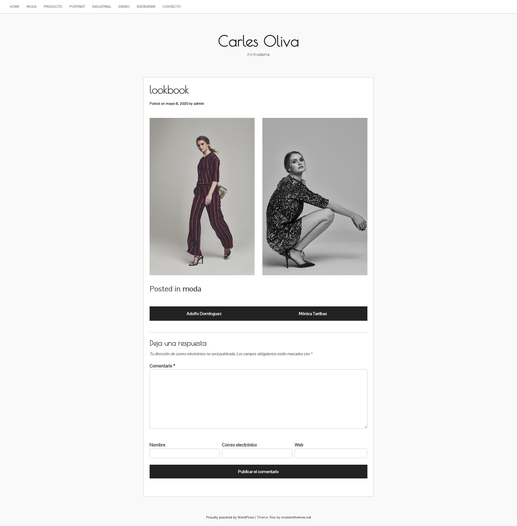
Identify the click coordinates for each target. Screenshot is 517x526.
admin (199, 103)
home (14, 6)
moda (32, 6)
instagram (146, 6)
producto (53, 6)
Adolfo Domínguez (204, 313)
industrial (101, 6)
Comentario (162, 366)
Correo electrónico (239, 445)
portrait (77, 6)
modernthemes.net (296, 517)
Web (299, 445)
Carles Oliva (258, 40)
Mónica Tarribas (313, 313)
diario (124, 6)
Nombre (157, 445)
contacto (171, 6)
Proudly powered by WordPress (230, 517)
